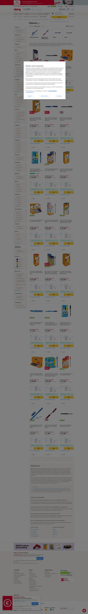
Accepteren (59, 96)
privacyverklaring (52, 90)
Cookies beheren (44, 96)
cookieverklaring (30, 92)
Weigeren (30, 96)
